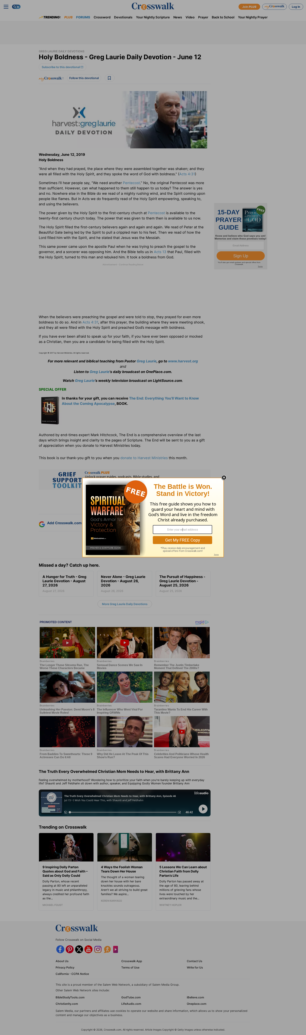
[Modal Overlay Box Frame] (153, 517)
